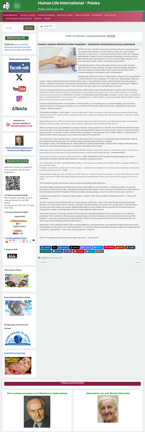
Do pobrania (97, 15)
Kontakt (47, 18)
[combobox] (14, 27)
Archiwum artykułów (46, 15)
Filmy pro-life (110, 15)
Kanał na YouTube (82, 15)
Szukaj (30, 28)
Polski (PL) (48, 26)
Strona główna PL (10, 15)
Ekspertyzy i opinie (64, 15)
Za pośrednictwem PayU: (16, 238)
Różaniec (38, 18)
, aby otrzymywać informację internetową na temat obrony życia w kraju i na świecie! (17, 47)
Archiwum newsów (27, 15)
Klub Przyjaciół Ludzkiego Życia (19, 18)
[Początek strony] (141, 426)
